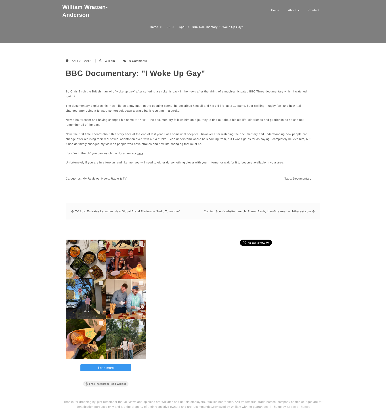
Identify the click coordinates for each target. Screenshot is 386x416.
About (292, 10)
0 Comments (138, 61)
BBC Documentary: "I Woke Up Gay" (135, 73)
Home (275, 10)
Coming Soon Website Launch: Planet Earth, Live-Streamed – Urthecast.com (257, 211)
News (105, 178)
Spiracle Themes (298, 406)
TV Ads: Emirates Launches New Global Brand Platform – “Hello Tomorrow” (127, 211)
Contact (313, 10)
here (140, 153)
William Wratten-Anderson (85, 11)
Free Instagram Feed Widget (107, 383)
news (192, 91)
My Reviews (91, 178)
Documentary (302, 178)
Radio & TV (119, 178)
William (110, 61)
